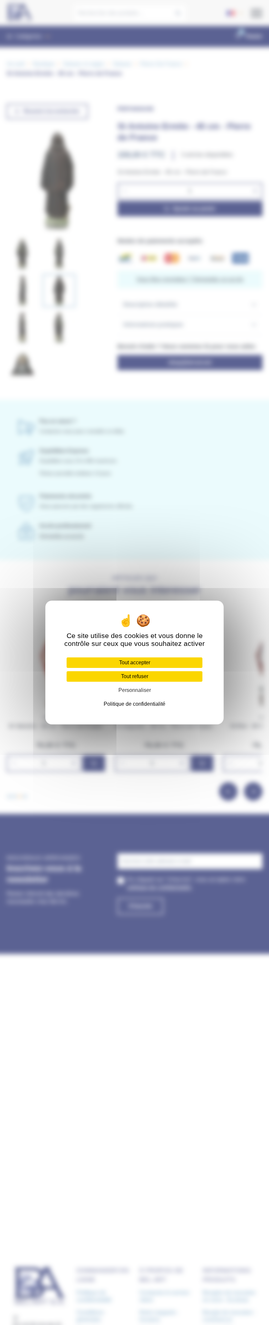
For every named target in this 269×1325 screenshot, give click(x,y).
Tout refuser (134, 676)
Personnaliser (134, 690)
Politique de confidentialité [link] (134, 704)
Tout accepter (134, 662)
